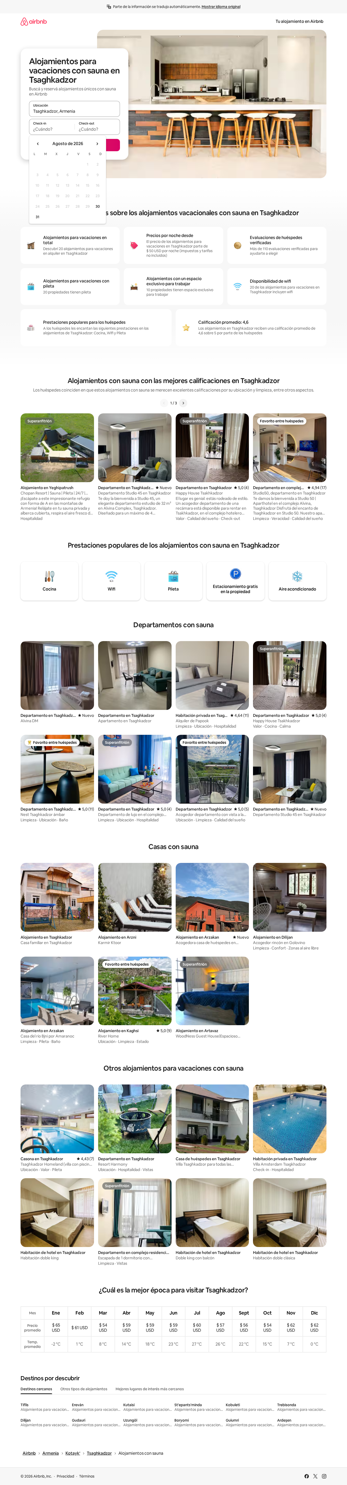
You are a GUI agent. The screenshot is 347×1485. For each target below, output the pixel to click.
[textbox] (51, 129)
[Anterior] (164, 403)
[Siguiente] (183, 403)
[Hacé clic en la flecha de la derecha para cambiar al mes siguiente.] (97, 143)
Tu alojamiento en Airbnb (299, 21)
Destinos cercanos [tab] (36, 1389)
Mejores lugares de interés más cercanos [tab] (150, 1389)
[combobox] (74, 111)
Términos (87, 1476)
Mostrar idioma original (221, 6)
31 (37, 217)
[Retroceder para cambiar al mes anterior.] (38, 143)
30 (98, 206)
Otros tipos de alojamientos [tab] (83, 1389)
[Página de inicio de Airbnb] (34, 21)
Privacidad (65, 1476)
